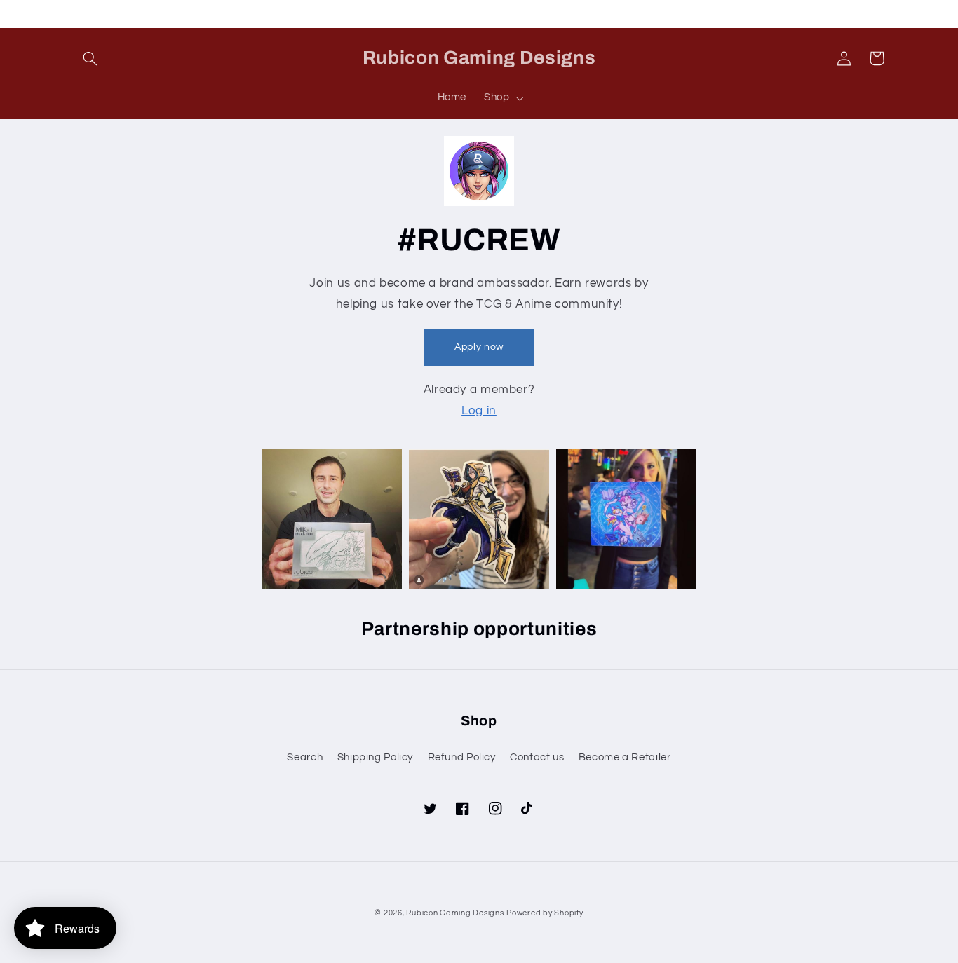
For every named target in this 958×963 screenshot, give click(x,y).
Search (305, 757)
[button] (90, 58)
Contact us (537, 757)
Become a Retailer (625, 757)
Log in (479, 410)
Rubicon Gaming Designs (455, 913)
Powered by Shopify (544, 913)
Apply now (479, 347)
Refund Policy (462, 757)
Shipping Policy (375, 757)
